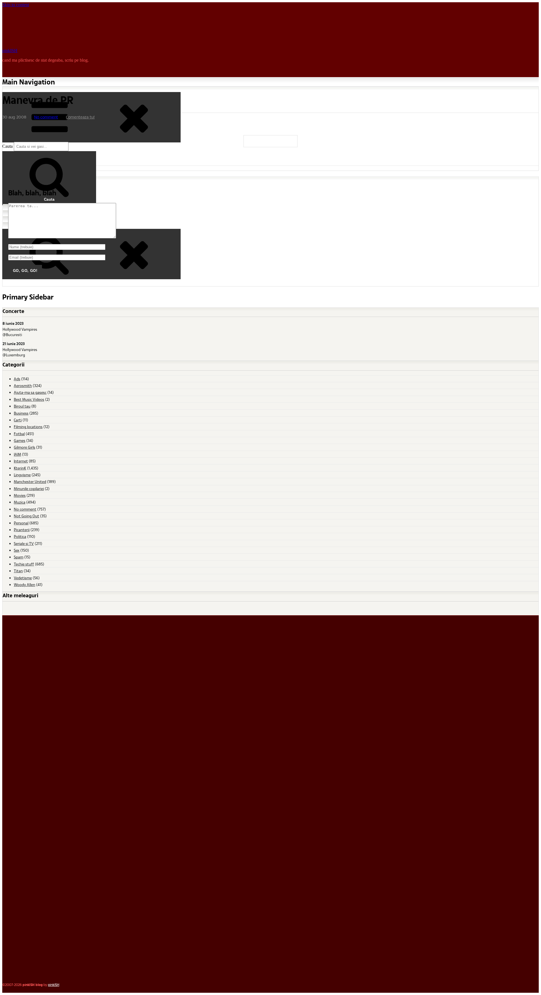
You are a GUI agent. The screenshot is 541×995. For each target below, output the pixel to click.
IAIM (17, 454)
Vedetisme (23, 577)
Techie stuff (24, 564)
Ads (17, 378)
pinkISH (9, 50)
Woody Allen (24, 584)
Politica (20, 536)
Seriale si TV (24, 543)
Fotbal (19, 433)
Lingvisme (22, 474)
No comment (46, 117)
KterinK (20, 468)
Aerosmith (23, 385)
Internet (21, 461)
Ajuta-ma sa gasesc (30, 392)
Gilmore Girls (24, 447)
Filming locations (28, 426)
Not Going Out (26, 515)
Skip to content (15, 4)
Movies (20, 495)
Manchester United (30, 481)
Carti (18, 419)
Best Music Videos (29, 399)
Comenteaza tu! (80, 117)
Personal (21, 522)
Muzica (19, 502)
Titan (18, 570)
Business (21, 413)
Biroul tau (22, 406)
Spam (18, 556)
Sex (16, 550)
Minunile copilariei (29, 488)
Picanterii (22, 529)
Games (19, 440)
